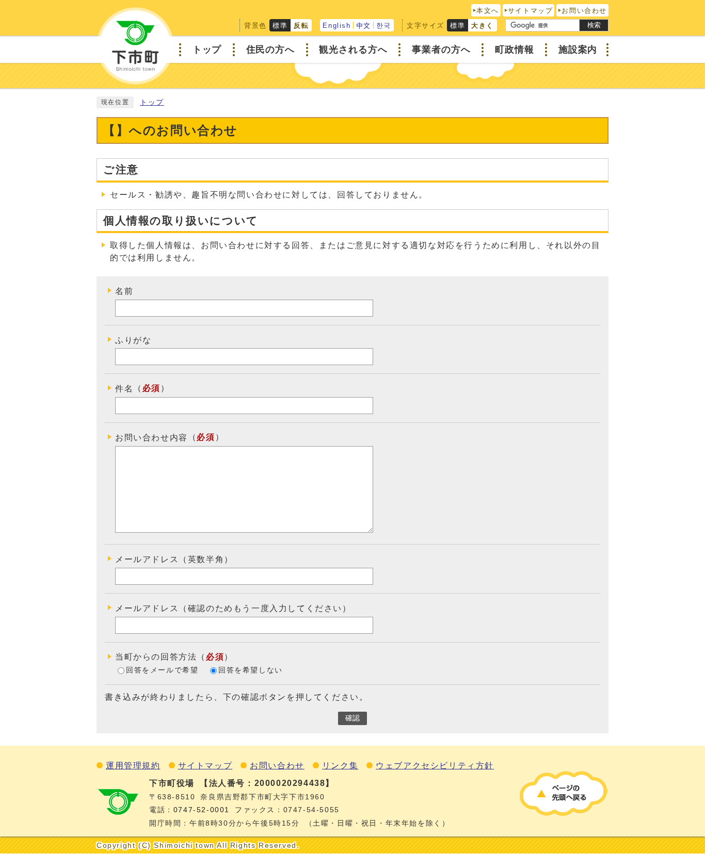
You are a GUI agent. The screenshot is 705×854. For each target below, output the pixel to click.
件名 (124, 388)
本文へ (487, 10)
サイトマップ (530, 10)
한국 (383, 25)
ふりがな (133, 339)
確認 (352, 718)
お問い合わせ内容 (151, 437)
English (336, 25)
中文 (363, 25)
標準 (280, 25)
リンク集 (340, 765)
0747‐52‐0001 (201, 810)
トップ (152, 102)
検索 (594, 25)
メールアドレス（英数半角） (174, 559)
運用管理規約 (133, 765)
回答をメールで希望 (162, 670)
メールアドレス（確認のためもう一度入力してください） (233, 608)
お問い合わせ (584, 10)
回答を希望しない (250, 670)
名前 (124, 291)
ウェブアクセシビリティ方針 (435, 765)
